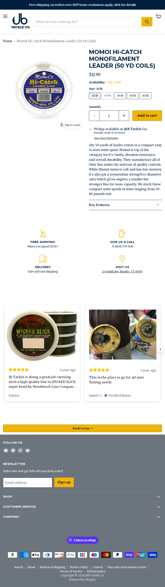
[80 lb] (146, 100)
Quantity (95, 106)
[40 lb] (108, 100)
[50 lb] (120, 100)
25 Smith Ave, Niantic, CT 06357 (122, 271)
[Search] (146, 21)
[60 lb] (133, 100)
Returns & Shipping (52, 567)
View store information (106, 138)
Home (7, 41)
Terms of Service (71, 571)
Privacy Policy (79, 567)
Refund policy (96, 571)
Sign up (64, 482)
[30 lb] (95, 100)
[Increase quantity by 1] (124, 115)
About (31, 567)
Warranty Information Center (127, 567)
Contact (98, 567)
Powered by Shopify (82, 579)
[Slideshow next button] (160, 349)
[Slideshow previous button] (4, 349)
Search (18, 567)
